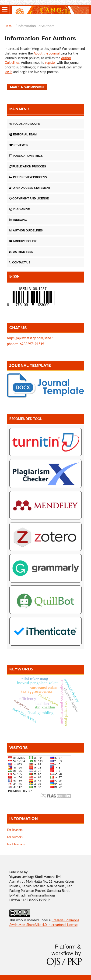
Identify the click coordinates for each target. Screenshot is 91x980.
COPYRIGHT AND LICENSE (30, 198)
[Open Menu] (4, 9)
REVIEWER (21, 145)
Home (10, 26)
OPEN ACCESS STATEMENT (31, 187)
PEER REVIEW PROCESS (30, 177)
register (50, 62)
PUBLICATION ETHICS (28, 155)
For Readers (15, 830)
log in (8, 72)
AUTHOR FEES (23, 251)
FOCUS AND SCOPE (26, 123)
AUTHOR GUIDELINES (28, 230)
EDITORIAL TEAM (25, 134)
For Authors (15, 837)
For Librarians (16, 844)
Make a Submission (27, 87)
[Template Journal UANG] (45, 397)
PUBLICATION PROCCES (29, 166)
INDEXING (20, 219)
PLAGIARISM (21, 209)
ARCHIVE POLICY (25, 241)
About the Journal (47, 53)
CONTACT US (21, 262)
